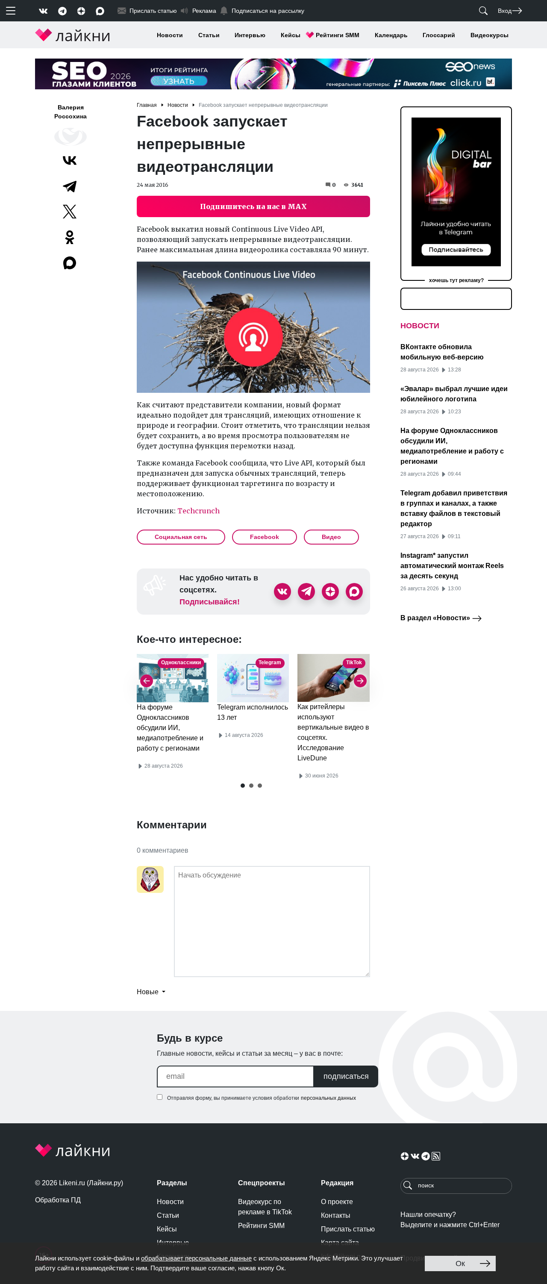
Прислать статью (348, 1229)
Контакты (335, 1215)
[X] (69, 211)
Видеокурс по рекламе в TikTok (265, 1207)
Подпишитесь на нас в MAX (253, 206)
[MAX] (70, 263)
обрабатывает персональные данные (196, 1258)
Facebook (264, 536)
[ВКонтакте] (69, 160)
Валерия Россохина (70, 112)
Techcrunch (198, 511)
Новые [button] (148, 991)
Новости (170, 35)
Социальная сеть (181, 536)
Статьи (209, 35)
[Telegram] (69, 186)
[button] (243, 785)
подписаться (346, 1076)
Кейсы (290, 35)
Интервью (250, 35)
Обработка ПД (58, 1200)
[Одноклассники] (69, 237)
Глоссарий (439, 35)
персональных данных (328, 1098)
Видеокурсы (490, 35)
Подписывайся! (209, 602)
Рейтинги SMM (337, 35)
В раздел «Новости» (436, 617)
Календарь (391, 35)
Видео (331, 536)
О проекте (337, 1201)
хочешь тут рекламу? (456, 280)
